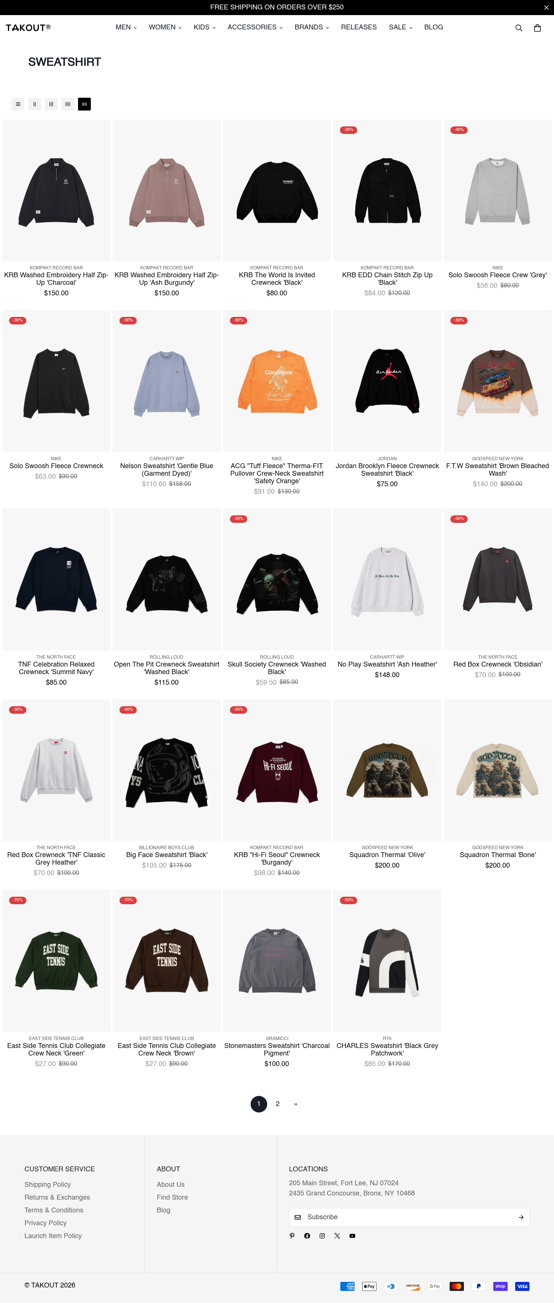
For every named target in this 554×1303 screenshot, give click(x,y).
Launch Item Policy (53, 1236)
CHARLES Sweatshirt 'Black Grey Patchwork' (387, 1050)
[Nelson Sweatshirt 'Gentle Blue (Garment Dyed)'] (167, 381)
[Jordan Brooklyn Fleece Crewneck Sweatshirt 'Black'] (387, 381)
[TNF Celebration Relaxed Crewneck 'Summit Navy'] (56, 579)
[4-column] (67, 104)
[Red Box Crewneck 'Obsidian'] (498, 579)
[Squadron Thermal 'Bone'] (498, 770)
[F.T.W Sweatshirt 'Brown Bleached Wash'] (498, 381)
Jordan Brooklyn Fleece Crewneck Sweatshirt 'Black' (387, 470)
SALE (397, 27)
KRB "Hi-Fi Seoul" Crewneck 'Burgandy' (277, 859)
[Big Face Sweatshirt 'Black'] (167, 770)
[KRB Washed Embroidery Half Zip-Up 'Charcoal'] (56, 190)
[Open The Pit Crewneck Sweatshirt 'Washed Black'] (167, 579)
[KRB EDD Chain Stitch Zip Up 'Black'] (387, 190)
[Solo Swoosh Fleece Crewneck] (56, 381)
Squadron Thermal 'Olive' (387, 855)
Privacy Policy (45, 1223)
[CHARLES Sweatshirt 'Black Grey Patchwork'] (387, 961)
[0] (537, 28)
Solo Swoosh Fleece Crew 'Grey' (497, 275)
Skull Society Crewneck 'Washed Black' (277, 668)
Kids (202, 27)
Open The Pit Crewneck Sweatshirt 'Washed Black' (166, 668)
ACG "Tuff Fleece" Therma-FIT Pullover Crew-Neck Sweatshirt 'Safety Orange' (277, 474)
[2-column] (34, 104)
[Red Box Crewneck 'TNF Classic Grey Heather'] (56, 770)
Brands (309, 27)
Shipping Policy (47, 1185)
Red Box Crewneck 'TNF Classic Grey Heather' (56, 859)
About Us (171, 1185)
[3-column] (51, 104)
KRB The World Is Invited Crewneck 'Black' (277, 279)
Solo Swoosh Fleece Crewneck (56, 466)
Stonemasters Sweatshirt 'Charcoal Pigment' (277, 1050)
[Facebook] (307, 1236)
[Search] (519, 28)
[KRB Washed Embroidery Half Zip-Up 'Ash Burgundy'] (167, 190)
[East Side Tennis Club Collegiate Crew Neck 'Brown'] (167, 961)
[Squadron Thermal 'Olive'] (387, 770)
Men (123, 27)
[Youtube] (352, 1236)
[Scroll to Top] (539, 1262)
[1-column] (18, 104)
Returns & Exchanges (57, 1197)
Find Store (172, 1197)
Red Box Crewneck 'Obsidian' (497, 664)
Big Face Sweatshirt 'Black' (166, 855)
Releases (359, 27)
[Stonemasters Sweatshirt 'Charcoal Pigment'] (277, 961)
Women (162, 27)
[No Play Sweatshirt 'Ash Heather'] (387, 579)
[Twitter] (337, 1236)
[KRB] (277, 770)
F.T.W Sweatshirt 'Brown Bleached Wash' (497, 470)
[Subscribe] (521, 1217)
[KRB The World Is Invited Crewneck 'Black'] (277, 190)
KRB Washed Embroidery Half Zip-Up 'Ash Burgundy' (167, 279)
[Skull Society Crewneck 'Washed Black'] (277, 579)
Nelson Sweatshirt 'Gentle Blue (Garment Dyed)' (166, 470)
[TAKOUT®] (28, 27)
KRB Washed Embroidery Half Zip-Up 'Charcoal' (56, 279)
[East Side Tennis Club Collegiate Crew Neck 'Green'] (56, 961)
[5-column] (84, 104)
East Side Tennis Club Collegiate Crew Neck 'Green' (56, 1050)
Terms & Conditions (53, 1210)
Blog (433, 27)
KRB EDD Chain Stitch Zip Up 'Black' (387, 279)
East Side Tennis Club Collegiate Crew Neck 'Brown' (167, 1050)
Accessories (252, 27)
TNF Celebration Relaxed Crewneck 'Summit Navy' (56, 668)
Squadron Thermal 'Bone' (498, 855)
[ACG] (277, 381)
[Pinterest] (292, 1236)
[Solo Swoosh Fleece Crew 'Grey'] (498, 190)
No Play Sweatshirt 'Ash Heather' (387, 664)
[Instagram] (322, 1236)
